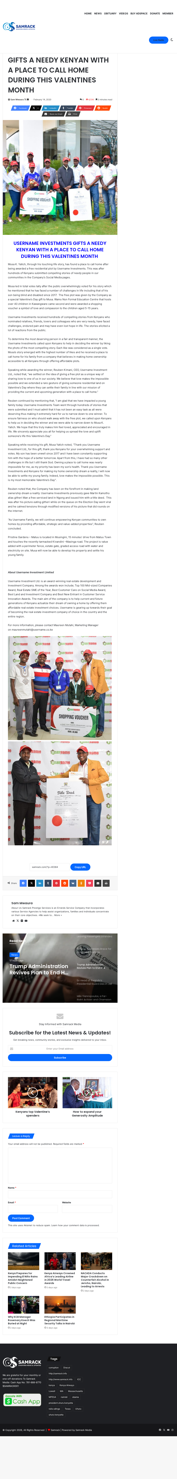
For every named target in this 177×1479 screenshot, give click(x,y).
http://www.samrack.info (60, 1379)
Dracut (66, 1367)
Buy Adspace (139, 13)
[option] (60, 968)
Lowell (52, 1391)
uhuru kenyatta (56, 1414)
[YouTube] (26, 921)
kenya (52, 1385)
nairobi (64, 1397)
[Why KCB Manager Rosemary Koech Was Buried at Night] (23, 1305)
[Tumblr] (48, 883)
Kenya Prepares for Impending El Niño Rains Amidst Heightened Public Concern (23, 1278)
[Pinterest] (56, 883)
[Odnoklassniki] (81, 883)
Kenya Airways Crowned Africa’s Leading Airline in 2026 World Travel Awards (59, 1278)
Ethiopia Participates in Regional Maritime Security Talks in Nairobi (59, 1320)
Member (167, 13)
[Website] (13, 921)
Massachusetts (75, 1391)
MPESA (52, 1397)
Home (88, 13)
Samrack (55, 1430)
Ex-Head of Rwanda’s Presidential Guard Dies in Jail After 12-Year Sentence (37, 969)
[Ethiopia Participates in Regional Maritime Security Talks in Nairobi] (60, 1305)
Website (66, 1202)
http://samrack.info (58, 1373)
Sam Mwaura (17, 99)
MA (61, 1391)
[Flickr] (22, 921)
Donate (155, 13)
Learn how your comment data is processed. (75, 1225)
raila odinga (54, 1408)
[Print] (106, 883)
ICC (79, 1379)
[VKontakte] (72, 883)
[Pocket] (89, 883)
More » (58, 915)
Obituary (110, 13)
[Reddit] (64, 883)
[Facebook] (23, 883)
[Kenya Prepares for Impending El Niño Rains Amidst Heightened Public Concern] (23, 1261)
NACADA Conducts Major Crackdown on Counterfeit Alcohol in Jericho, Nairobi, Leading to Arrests (95, 1280)
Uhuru (78, 1408)
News (98, 13)
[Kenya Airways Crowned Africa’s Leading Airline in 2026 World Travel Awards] (60, 1261)
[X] (31, 883)
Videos (123, 13)
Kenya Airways (67, 1385)
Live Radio (158, 40)
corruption (54, 1367)
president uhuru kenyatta (61, 1403)
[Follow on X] (25, 99)
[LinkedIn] (39, 883)
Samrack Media (84, 1430)
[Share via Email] (97, 883)
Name (12, 1187)
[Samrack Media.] (19, 27)
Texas (68, 1408)
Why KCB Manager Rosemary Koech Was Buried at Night (21, 1320)
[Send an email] (28, 99)
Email (12, 1202)
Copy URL (80, 867)
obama (75, 1397)
